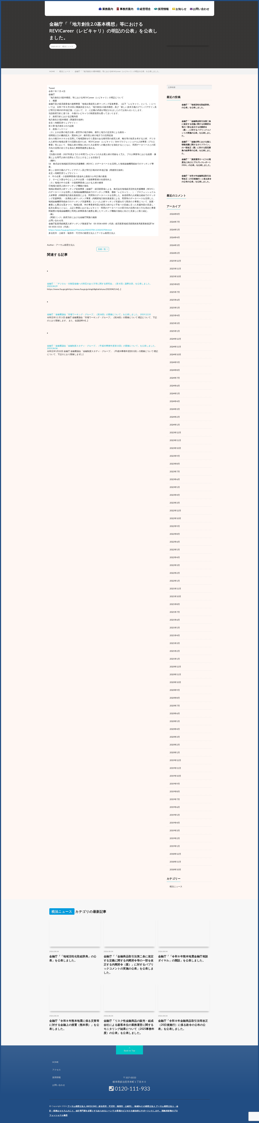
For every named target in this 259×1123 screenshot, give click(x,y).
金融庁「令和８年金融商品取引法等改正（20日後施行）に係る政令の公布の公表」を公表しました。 (196, 179)
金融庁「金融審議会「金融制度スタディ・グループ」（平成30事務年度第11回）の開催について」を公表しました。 (102, 345)
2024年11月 (175, 346)
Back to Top (129, 1050)
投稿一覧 (102, 249)
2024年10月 (175, 354)
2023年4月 (175, 495)
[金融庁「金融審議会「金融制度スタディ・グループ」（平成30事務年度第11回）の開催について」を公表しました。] (61, 333)
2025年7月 (175, 292)
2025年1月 (175, 331)
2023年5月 (175, 487)
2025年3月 (175, 323)
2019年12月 (175, 760)
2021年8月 (175, 604)
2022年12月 (175, 510)
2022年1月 (175, 580)
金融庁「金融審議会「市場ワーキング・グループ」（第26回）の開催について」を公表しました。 (93, 314)
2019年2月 (175, 838)
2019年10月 (175, 776)
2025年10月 (175, 276)
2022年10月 (175, 518)
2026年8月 (175, 214)
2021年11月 (175, 588)
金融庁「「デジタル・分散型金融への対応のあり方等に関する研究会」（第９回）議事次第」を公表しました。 (99, 283)
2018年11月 (175, 861)
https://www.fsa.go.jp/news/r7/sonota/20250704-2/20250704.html (80, 230)
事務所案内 (126, 9)
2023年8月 (175, 463)
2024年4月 (175, 401)
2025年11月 (175, 268)
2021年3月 (175, 643)
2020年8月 (175, 697)
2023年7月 (175, 471)
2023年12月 (175, 432)
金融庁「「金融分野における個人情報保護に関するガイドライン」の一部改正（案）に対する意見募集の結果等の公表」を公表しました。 (196, 147)
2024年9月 (175, 362)
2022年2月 (175, 573)
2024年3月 (175, 409)
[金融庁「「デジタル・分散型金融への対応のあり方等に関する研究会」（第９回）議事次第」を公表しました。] (61, 271)
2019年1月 (175, 846)
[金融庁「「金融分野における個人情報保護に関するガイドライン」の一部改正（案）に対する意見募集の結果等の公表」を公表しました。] (173, 147)
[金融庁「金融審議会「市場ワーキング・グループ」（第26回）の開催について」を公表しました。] (61, 301)
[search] (209, 87)
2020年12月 (175, 666)
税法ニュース (67, 46)
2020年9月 (175, 690)
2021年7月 (175, 612)
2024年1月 (175, 424)
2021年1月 (175, 658)
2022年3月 (175, 565)
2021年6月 (175, 619)
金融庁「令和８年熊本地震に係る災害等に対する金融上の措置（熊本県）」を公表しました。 (74, 1024)
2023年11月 (175, 440)
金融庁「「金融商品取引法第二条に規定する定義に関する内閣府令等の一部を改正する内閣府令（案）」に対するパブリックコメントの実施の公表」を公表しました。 (129, 964)
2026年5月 (175, 229)
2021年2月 (175, 651)
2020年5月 (175, 721)
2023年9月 (175, 456)
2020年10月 (175, 682)
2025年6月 (175, 299)
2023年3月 (175, 502)
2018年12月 (175, 854)
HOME (55, 1062)
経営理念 (145, 9)
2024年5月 (175, 393)
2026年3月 (175, 245)
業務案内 (107, 9)
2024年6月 (175, 385)
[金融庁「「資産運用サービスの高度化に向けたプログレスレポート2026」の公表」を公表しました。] (173, 164)
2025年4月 (175, 315)
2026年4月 (175, 237)
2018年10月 (175, 869)
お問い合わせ (201, 9)
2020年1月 (175, 752)
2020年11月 (175, 674)
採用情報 (163, 9)
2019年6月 (175, 807)
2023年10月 (175, 448)
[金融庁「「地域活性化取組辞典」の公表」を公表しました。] (173, 110)
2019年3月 (175, 830)
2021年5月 (175, 627)
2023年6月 (175, 479)
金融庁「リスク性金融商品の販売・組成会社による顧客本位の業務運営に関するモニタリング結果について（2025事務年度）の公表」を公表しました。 (129, 1026)
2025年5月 (175, 307)
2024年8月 (175, 370)
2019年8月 (175, 791)
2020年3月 (175, 737)
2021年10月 (175, 596)
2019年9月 (175, 783)
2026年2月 (175, 253)
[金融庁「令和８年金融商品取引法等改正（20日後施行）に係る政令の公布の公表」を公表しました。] (173, 181)
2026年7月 (175, 221)
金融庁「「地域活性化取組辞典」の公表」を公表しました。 (73, 958)
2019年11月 (175, 768)
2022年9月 (175, 526)
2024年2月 (175, 417)
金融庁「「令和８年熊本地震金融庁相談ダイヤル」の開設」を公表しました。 (183, 958)
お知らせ (180, 9)
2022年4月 (175, 557)
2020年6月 (175, 713)
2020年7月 (175, 705)
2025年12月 (175, 260)
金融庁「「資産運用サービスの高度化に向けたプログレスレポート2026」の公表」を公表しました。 (197, 162)
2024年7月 (175, 378)
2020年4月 (175, 729)
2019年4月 (175, 822)
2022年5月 (175, 549)
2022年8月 (175, 534)
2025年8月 (175, 284)
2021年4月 (175, 635)
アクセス (56, 1069)
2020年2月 (175, 744)
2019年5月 (175, 815)
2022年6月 (175, 541)
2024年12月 (175, 339)
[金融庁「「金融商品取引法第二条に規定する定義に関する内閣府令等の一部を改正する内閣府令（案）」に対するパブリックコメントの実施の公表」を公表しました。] (173, 126)
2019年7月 (175, 799)
